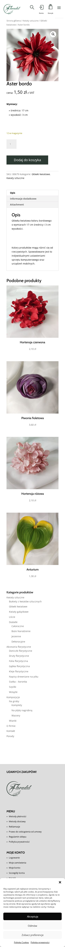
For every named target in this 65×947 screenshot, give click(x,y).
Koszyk (12, 877)
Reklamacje (14, 826)
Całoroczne (18, 626)
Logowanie (14, 857)
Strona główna (13, 20)
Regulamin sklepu (17, 836)
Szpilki (12, 686)
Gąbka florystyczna (19, 666)
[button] (60, 882)
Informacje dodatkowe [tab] (23, 198)
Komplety (17, 705)
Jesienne (16, 636)
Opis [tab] (12, 192)
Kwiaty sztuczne (30, 20)
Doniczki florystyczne (20, 650)
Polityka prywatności (40, 942)
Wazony (16, 715)
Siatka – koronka (18, 681)
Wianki (12, 720)
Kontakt (10, 731)
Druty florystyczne (19, 655)
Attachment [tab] (17, 204)
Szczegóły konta (17, 872)
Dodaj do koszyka (27, 160)
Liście (12, 616)
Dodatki (13, 622)
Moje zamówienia (17, 862)
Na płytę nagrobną (22, 710)
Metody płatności (17, 816)
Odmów (32, 925)
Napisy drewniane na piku (23, 676)
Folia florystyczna (18, 661)
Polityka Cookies (21, 942)
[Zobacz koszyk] (50, 7)
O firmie (11, 725)
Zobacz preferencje (33, 935)
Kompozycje (13, 697)
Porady (10, 736)
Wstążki (13, 692)
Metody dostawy (17, 821)
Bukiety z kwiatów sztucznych (25, 601)
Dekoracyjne (18, 641)
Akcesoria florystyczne (18, 646)
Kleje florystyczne (18, 671)
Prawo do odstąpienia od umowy (25, 831)
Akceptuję (32, 916)
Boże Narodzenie (21, 631)
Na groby (14, 701)
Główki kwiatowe (41, 174)
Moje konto (14, 867)
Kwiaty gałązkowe (18, 611)
